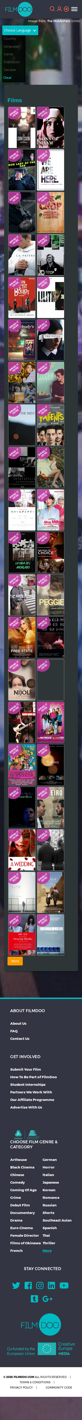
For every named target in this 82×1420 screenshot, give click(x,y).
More (47, 1250)
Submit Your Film (25, 1069)
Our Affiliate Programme (32, 1100)
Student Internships (28, 1084)
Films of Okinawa (25, 1243)
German (50, 1159)
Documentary (22, 1213)
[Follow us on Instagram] (40, 1287)
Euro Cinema (21, 1228)
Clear (7, 77)
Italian (48, 1175)
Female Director (24, 1235)
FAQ (14, 1031)
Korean (49, 1190)
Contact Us (19, 1038)
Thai (46, 1235)
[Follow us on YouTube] (64, 1287)
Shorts (48, 1213)
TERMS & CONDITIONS (35, 1382)
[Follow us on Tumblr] (34, 1300)
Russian (49, 1205)
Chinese (17, 1175)
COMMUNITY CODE (59, 1387)
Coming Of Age (23, 1190)
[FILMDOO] (41, 1324)
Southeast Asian (57, 1220)
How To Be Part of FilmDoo (33, 1077)
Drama (16, 1220)
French (16, 1250)
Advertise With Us (26, 1107)
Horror (49, 1167)
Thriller (49, 1243)
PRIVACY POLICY (21, 1387)
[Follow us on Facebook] (28, 1287)
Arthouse (18, 1159)
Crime (15, 1197)
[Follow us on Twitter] (16, 1287)
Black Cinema (22, 1167)
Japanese (51, 1182)
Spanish (50, 1228)
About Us (18, 1023)
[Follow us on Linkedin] (51, 1287)
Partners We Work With (31, 1092)
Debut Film (20, 1205)
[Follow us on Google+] (47, 1300)
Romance (51, 1197)
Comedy (17, 1182)
